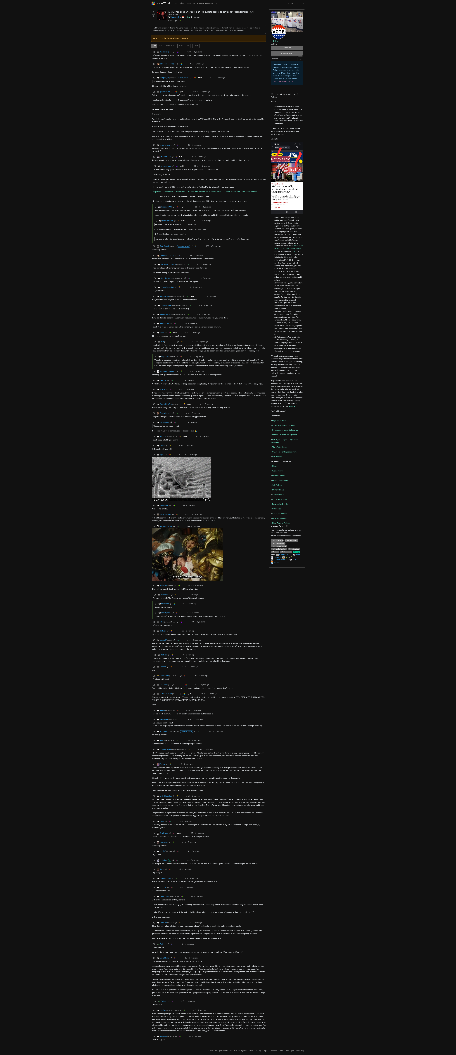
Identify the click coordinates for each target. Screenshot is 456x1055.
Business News (278, 476)
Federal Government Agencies (284, 435)
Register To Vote (278, 421)
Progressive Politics (280, 504)
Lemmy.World (163, 3)
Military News (278, 490)
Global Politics (278, 495)
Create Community (205, 3)
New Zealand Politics (281, 523)
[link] (175, 20)
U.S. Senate (277, 457)
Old (187, 46)
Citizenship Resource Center (284, 425)
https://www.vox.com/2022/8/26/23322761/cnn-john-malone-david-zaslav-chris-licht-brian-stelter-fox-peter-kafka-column (205, 192)
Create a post (286, 53)
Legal (265, 1051)
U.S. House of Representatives (284, 452)
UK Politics (277, 509)
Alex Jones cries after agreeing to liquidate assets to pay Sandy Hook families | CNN (211, 12)
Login (293, 3)
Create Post (190, 3)
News (274, 466)
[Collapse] (154, 52)
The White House (279, 447)
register (174, 38)
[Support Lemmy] (216, 3)
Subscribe (287, 48)
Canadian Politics (279, 514)
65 (171, 20)
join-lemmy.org (297, 1051)
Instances (273, 1051)
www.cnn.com (173, 14)
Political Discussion (280, 480)
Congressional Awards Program (285, 430)
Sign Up (300, 3)
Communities (178, 3)
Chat (196, 46)
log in (166, 38)
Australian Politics (279, 518)
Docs (281, 1051)
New (181, 46)
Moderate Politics (279, 499)
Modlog (292, 406)
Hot (154, 46)
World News (277, 471)
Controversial (170, 46)
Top (160, 46)
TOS (295, 251)
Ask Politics (277, 485)
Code (287, 1051)
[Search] (288, 3)
